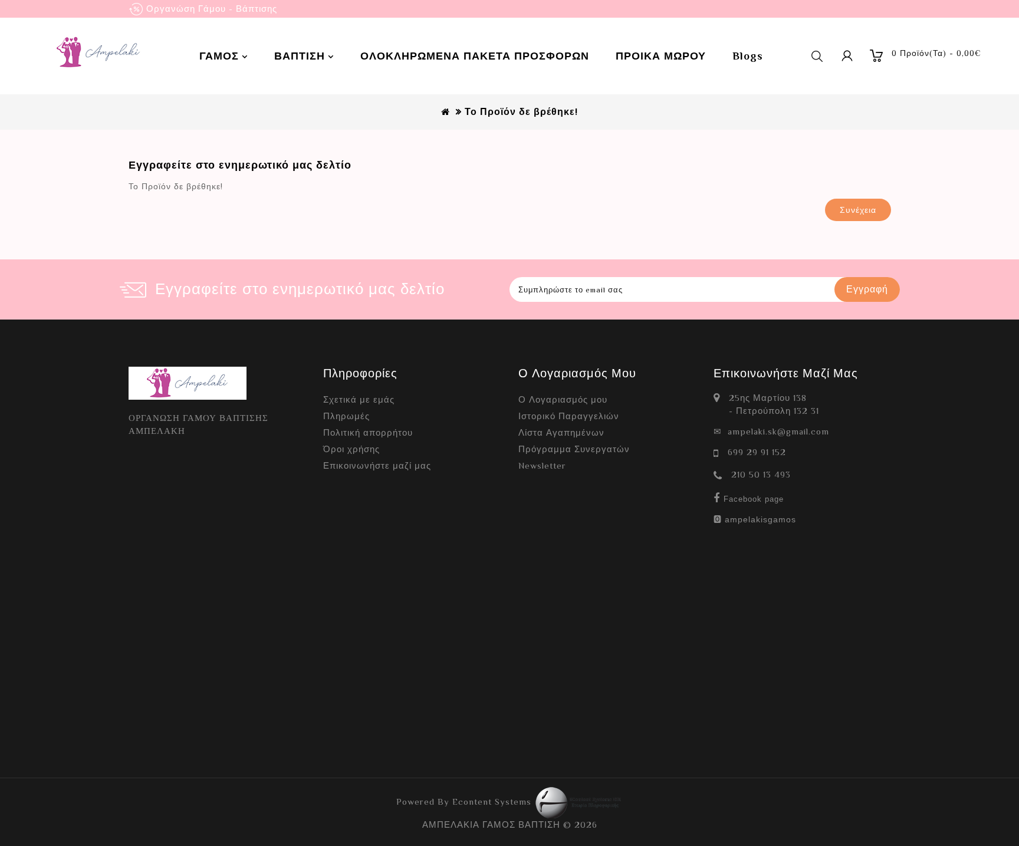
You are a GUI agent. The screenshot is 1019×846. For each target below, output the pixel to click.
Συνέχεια (858, 210)
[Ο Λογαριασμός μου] (847, 56)
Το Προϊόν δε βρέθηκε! (521, 112)
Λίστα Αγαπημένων (561, 432)
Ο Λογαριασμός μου (562, 399)
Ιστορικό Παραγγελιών (568, 416)
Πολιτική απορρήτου (368, 432)
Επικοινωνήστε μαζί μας (377, 465)
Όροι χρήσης (351, 449)
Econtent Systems (493, 801)
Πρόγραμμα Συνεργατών (574, 449)
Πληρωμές (346, 416)
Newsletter (542, 465)
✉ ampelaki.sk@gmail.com (771, 431)
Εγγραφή (867, 289)
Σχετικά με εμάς (359, 399)
